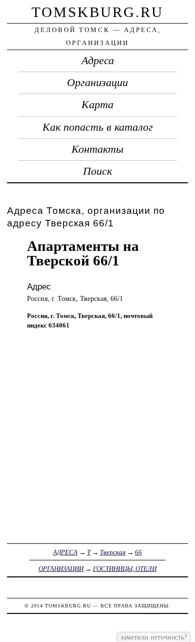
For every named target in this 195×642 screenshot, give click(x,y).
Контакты (98, 149)
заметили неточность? (153, 637)
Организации (97, 83)
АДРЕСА (65, 552)
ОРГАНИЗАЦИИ (61, 568)
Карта (98, 105)
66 (138, 552)
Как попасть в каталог (97, 127)
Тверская (113, 552)
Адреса (98, 61)
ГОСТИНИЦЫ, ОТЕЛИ (124, 568)
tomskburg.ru (98, 12)
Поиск (97, 171)
